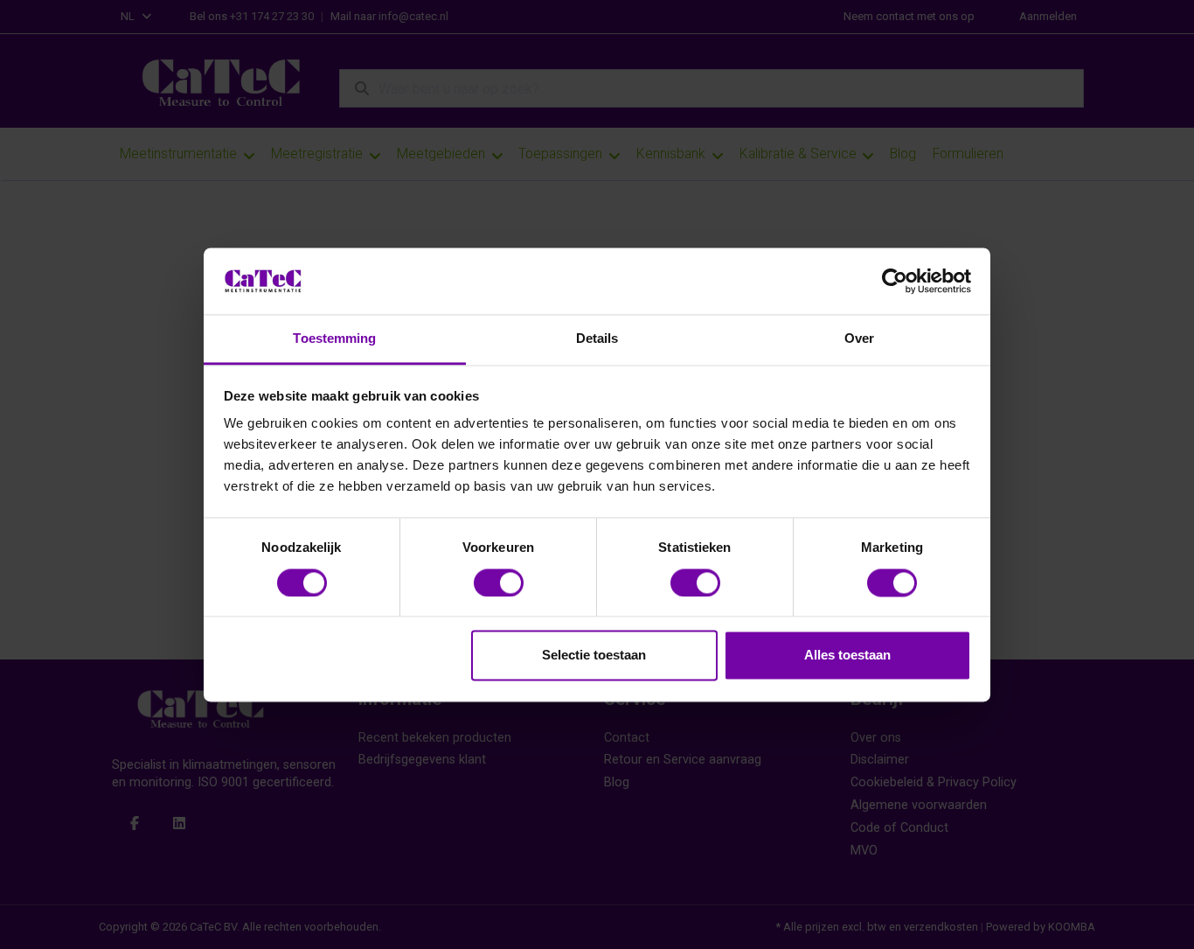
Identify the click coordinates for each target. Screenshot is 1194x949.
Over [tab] (859, 338)
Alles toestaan (847, 655)
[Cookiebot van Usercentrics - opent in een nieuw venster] (894, 281)
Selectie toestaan (594, 655)
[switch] (499, 583)
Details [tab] (597, 338)
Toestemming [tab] (334, 338)
